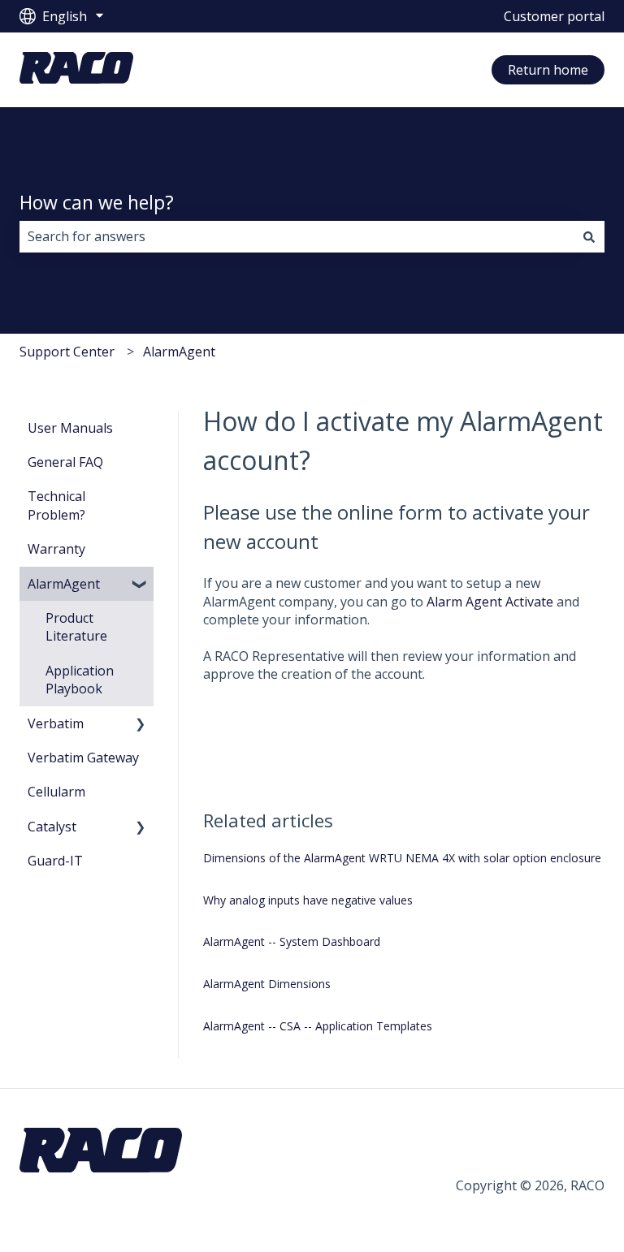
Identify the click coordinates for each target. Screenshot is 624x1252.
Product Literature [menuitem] (76, 627)
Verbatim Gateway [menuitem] (83, 757)
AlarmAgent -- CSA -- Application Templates (317, 1026)
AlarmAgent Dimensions (267, 983)
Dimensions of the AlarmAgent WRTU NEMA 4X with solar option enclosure (402, 858)
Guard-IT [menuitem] (55, 861)
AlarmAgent (179, 351)
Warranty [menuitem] (56, 549)
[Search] (589, 236)
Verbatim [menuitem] (56, 723)
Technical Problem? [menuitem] (56, 505)
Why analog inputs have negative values (308, 900)
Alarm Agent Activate (492, 602)
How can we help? (97, 202)
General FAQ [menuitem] (65, 462)
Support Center (67, 351)
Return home (548, 70)
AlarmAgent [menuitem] (64, 584)
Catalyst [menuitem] (52, 826)
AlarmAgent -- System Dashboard (291, 941)
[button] (141, 585)
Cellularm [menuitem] (56, 792)
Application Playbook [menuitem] (80, 679)
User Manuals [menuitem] (70, 428)
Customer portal (554, 16)
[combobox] (297, 236)
